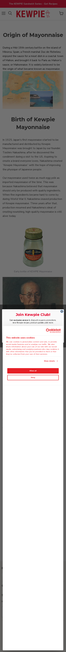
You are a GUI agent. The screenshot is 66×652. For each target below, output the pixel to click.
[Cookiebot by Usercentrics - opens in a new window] (46, 331)
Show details (49, 361)
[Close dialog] (62, 311)
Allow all (33, 371)
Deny (33, 377)
